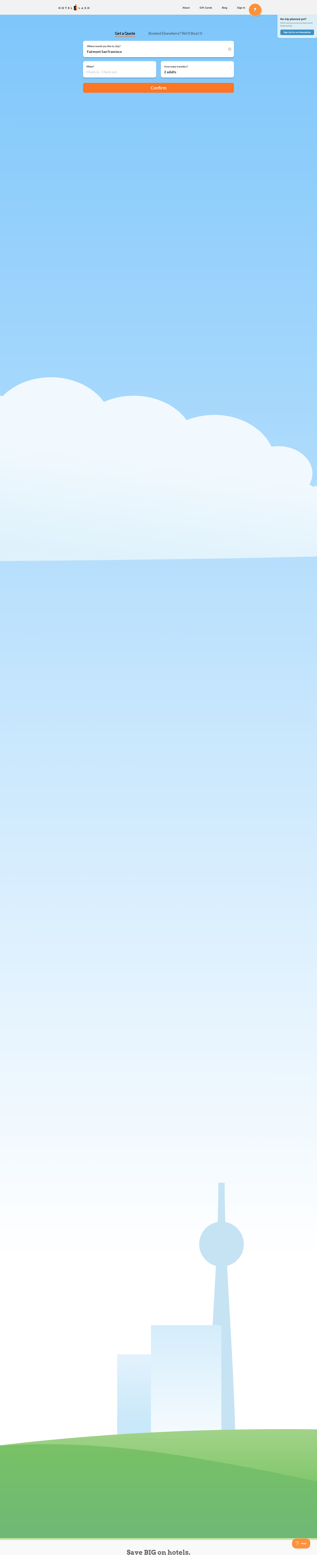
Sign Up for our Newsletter (297, 32)
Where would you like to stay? (104, 46)
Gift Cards (206, 7)
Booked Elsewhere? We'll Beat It (175, 33)
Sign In (241, 7)
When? (90, 66)
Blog (224, 7)
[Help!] (255, 10)
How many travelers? (176, 66)
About (186, 7)
